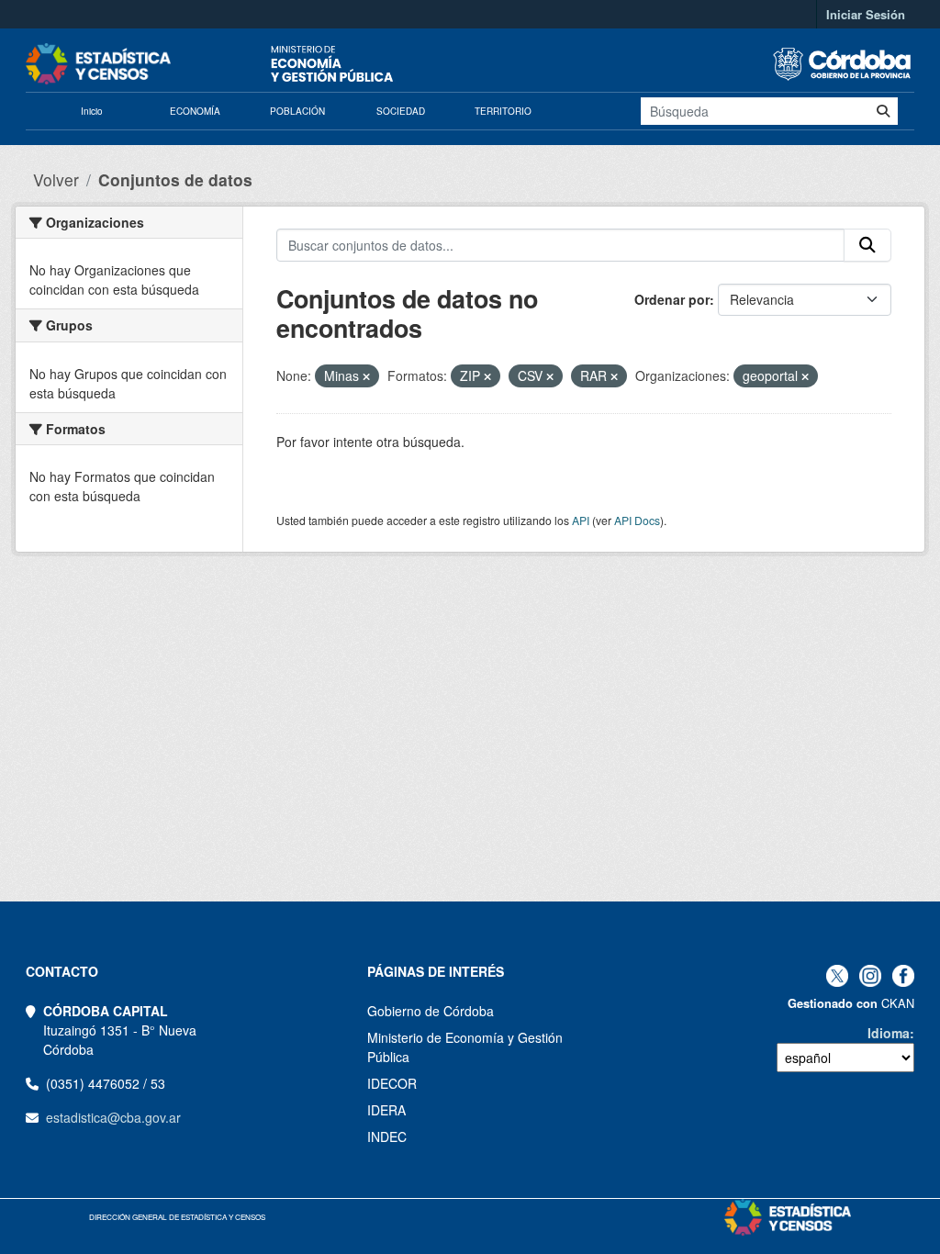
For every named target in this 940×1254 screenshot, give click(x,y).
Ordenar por (672, 299)
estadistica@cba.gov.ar (113, 1117)
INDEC (387, 1136)
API (580, 520)
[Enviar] (883, 111)
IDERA (386, 1110)
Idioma (888, 1033)
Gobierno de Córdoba (430, 1011)
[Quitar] (366, 376)
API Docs (637, 520)
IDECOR (392, 1083)
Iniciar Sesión (865, 14)
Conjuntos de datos (175, 179)
